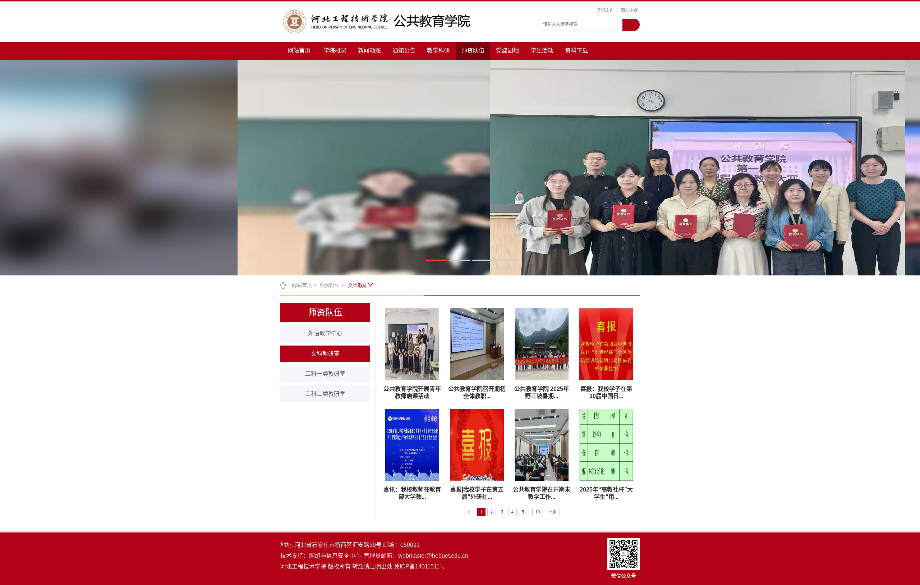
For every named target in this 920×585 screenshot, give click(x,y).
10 (537, 512)
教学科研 (438, 50)
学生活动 (541, 50)
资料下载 (576, 50)
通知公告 (403, 50)
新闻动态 (369, 50)
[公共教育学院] (384, 21)
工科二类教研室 (325, 394)
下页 (552, 512)
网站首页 (299, 50)
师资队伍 (472, 50)
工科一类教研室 (325, 374)
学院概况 (334, 50)
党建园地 (507, 50)
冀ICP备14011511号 (419, 566)
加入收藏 (629, 10)
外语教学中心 (325, 333)
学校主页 (605, 10)
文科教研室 (325, 354)
